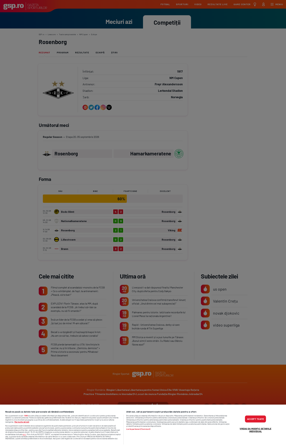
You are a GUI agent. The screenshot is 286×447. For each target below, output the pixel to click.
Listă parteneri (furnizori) (138, 429)
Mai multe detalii (21, 422)
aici (24, 434)
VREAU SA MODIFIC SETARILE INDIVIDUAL (255, 430)
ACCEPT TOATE (255, 419)
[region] (143, 426)
